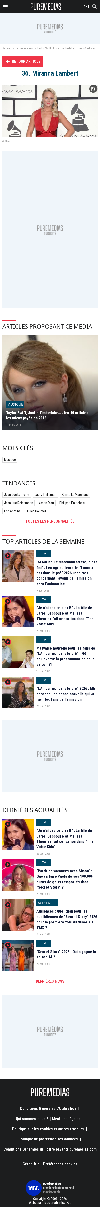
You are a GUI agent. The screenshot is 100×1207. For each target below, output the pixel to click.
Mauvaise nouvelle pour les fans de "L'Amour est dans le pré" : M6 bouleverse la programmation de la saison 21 (65, 656)
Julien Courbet (36, 511)
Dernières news (24, 48)
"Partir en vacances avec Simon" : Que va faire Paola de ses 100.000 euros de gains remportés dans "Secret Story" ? (64, 879)
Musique (10, 459)
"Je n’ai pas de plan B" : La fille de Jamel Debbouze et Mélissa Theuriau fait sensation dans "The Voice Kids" (64, 616)
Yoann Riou (46, 503)
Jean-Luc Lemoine (16, 495)
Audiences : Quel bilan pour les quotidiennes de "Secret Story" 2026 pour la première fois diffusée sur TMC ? (66, 919)
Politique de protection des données (48, 1139)
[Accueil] (46, 6)
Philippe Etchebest (72, 503)
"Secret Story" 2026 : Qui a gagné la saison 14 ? (66, 954)
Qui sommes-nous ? (32, 1118)
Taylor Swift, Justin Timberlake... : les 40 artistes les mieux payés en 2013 (47, 415)
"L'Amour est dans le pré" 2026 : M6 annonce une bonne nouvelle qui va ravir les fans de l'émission (65, 694)
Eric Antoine (12, 511)
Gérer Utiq (31, 1164)
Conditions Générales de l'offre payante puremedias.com (50, 1149)
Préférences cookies (60, 1164)
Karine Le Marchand (75, 495)
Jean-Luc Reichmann (18, 503)
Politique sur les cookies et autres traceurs (48, 1129)
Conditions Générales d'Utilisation (48, 1108)
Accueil (6, 48)
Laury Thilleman (45, 495)
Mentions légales (66, 1118)
